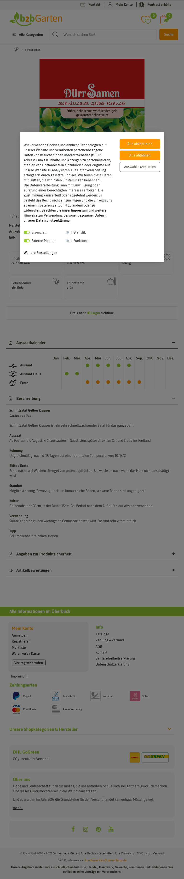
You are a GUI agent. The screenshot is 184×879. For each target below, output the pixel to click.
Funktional (82, 241)
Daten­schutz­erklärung (53, 220)
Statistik (80, 232)
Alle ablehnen (139, 155)
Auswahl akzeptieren (140, 167)
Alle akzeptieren (139, 144)
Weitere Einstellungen (40, 253)
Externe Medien (43, 241)
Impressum (79, 210)
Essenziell (38, 232)
